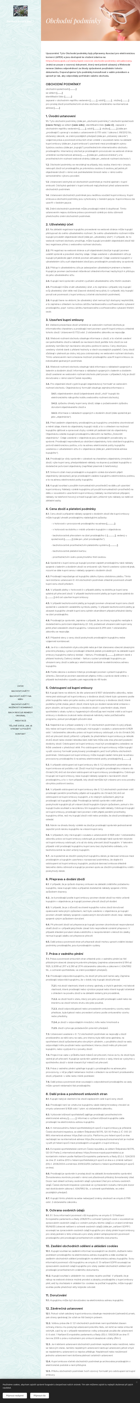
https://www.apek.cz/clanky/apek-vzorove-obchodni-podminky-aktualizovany (88, 60)
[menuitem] (20, 686)
